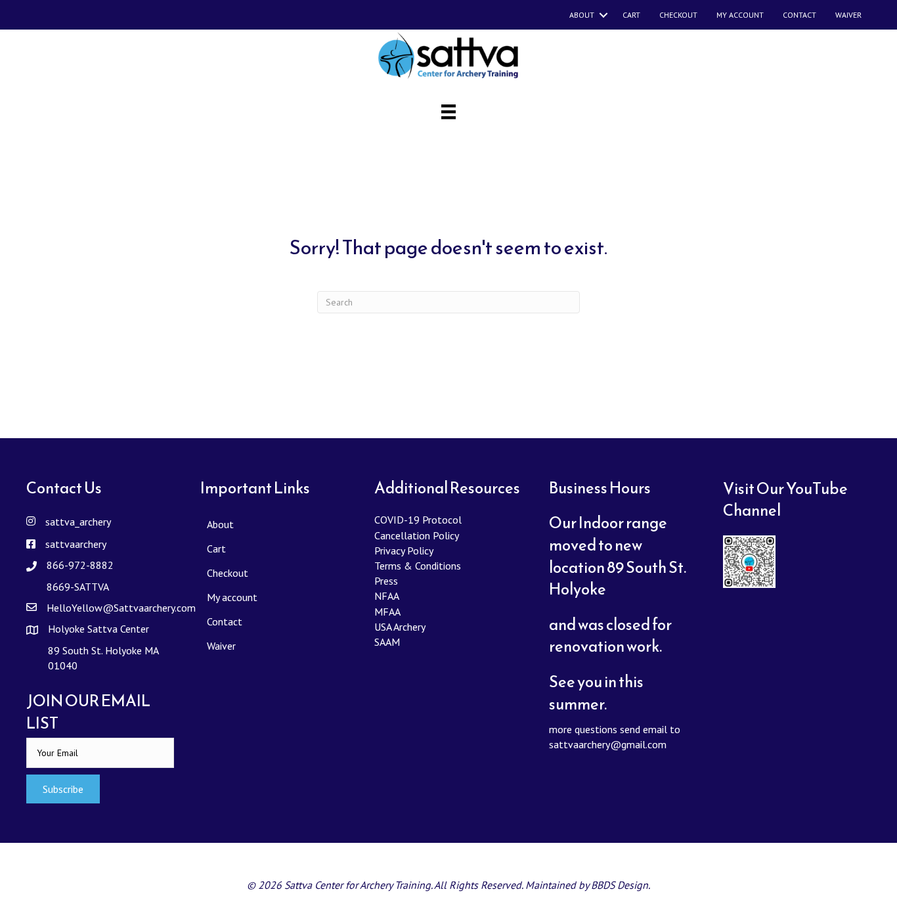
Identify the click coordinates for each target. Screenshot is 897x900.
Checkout (678, 15)
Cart (631, 15)
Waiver (848, 15)
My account (740, 15)
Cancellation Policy (416, 535)
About (581, 15)
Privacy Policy (403, 550)
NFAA (386, 595)
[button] (63, 789)
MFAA (387, 611)
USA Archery (400, 626)
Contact (799, 15)
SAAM (387, 641)
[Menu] (448, 111)
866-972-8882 (80, 565)
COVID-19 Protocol (418, 519)
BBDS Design (619, 884)
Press (386, 580)
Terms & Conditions (417, 565)
